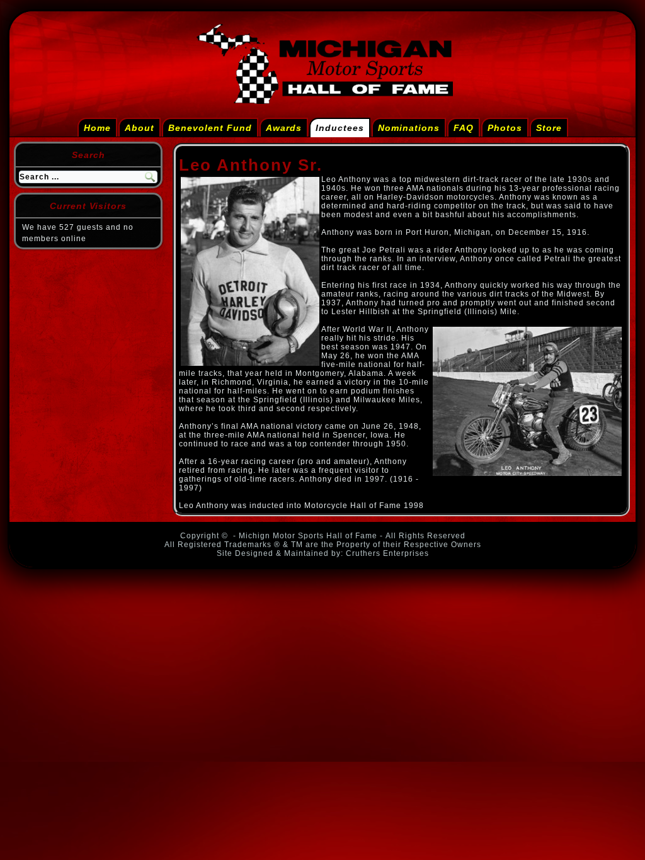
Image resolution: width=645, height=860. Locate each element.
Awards (284, 128)
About (139, 128)
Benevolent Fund (210, 128)
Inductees (340, 128)
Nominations (409, 128)
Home (97, 128)
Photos (505, 128)
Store (549, 128)
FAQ (464, 128)
